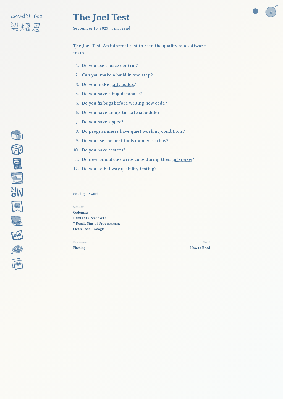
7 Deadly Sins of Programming (97, 223)
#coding (79, 194)
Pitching (79, 248)
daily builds (122, 84)
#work (93, 194)
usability (129, 168)
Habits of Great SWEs (90, 218)
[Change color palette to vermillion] (255, 11)
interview (182, 159)
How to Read (200, 248)
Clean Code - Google (89, 229)
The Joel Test (87, 45)
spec (116, 121)
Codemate (81, 212)
